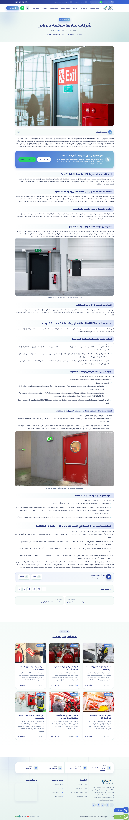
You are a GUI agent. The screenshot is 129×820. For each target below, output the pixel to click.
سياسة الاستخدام (82, 784)
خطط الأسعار (54, 8)
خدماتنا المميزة (63, 19)
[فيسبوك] (26, 2)
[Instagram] (103, 805)
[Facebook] (112, 805)
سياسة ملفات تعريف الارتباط (78, 792)
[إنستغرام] (20, 2)
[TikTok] (98, 805)
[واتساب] (34, 589)
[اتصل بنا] (27, 8)
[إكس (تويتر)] (23, 2)
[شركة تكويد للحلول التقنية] (18, 816)
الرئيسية (79, 34)
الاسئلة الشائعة (65, 8)
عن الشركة (84, 8)
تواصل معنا (36, 8)
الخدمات (75, 8)
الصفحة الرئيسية (95, 8)
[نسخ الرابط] (20, 589)
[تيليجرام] (29, 589)
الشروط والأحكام (82, 796)
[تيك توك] (16, 2)
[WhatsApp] (94, 805)
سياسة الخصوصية (81, 788)
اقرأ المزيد (89, 685)
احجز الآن (11, 8)
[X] (107, 805)
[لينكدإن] (24, 589)
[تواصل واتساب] (22, 8)
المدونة (44, 8)
